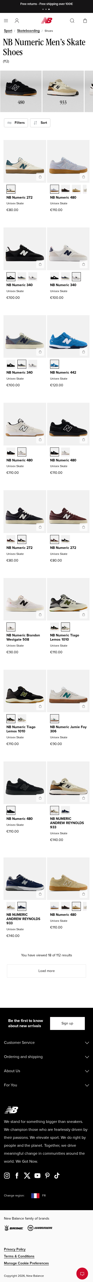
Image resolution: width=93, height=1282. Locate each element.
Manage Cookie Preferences (26, 1263)
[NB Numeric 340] (40, 264)
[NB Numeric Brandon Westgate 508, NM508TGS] (10, 627)
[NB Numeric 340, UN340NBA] (21, 277)
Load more (46, 971)
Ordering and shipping (23, 1056)
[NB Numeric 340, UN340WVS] (32, 277)
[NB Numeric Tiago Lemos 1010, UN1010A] (54, 627)
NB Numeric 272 (19, 197)
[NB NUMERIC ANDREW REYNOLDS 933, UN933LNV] (65, 811)
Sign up (67, 1023)
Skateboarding (28, 31)
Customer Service (19, 1042)
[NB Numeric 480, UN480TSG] (76, 190)
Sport (8, 31)
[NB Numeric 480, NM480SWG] (21, 452)
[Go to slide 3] (49, 10)
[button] (17, 21)
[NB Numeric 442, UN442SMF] (54, 365)
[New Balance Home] (47, 20)
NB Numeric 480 (63, 197)
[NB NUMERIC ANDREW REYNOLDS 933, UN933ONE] (54, 811)
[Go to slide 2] (46, 10)
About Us (12, 1070)
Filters (18, 123)
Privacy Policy (15, 1249)
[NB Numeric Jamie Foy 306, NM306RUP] (54, 719)
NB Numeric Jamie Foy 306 (68, 729)
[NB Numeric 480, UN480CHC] (65, 190)
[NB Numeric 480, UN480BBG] (54, 190)
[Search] (72, 21)
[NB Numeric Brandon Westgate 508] (40, 615)
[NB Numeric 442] (84, 352)
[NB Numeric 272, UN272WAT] (21, 540)
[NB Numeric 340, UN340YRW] (10, 277)
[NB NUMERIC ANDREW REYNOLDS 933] (84, 798)
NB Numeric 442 (63, 372)
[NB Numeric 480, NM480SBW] (10, 452)
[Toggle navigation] (6, 21)
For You (10, 1085)
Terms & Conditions (19, 1256)
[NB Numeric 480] (84, 177)
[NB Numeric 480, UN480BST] (10, 811)
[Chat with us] (82, 1274)
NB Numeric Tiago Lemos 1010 (64, 637)
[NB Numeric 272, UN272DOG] (10, 540)
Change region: (14, 1195)
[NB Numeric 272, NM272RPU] (10, 190)
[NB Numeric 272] (40, 177)
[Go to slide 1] (43, 10)
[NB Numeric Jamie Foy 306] (84, 706)
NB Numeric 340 (19, 285)
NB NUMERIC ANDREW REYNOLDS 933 (67, 823)
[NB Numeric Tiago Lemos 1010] (84, 615)
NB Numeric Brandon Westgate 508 (23, 637)
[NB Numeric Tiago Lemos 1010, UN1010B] (65, 627)
